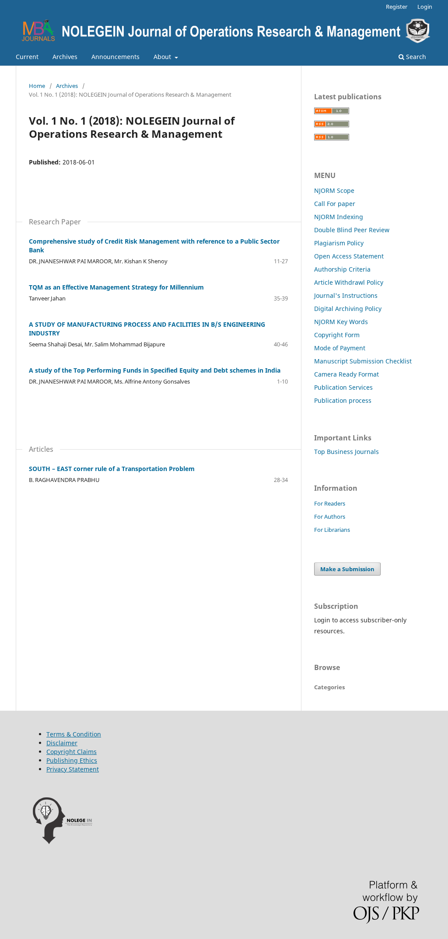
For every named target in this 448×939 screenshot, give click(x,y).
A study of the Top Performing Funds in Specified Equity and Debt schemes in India (154, 370)
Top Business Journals (346, 451)
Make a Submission (347, 569)
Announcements (115, 56)
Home (37, 86)
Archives (64, 56)
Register (396, 6)
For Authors (329, 516)
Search (415, 56)
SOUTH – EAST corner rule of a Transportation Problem (112, 468)
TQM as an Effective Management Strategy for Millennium (116, 287)
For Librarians (332, 530)
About (163, 56)
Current (27, 56)
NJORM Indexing (338, 217)
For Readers (329, 503)
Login (424, 6)
